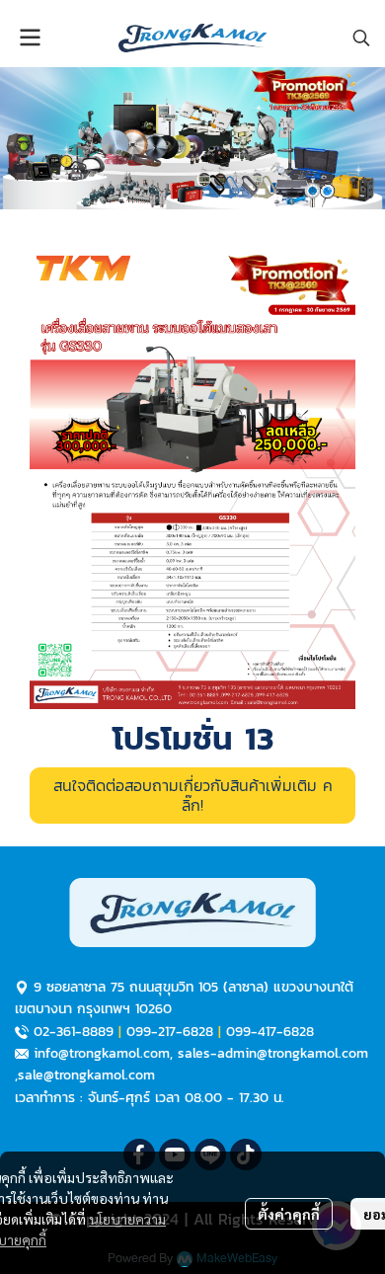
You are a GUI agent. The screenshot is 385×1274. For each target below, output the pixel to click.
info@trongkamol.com (102, 1053)
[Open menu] (29, 37)
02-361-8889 (74, 1031)
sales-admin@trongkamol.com (273, 1053)
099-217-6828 (169, 1031)
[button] (361, 37)
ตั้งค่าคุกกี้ (289, 1214)
